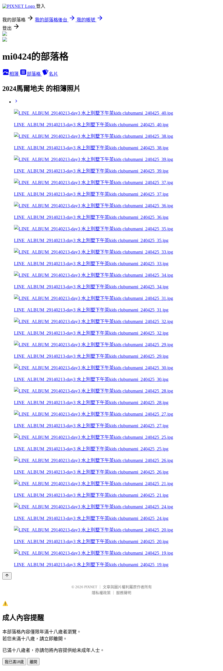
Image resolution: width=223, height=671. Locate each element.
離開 (33, 662)
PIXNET (90, 587)
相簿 (14, 74)
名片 (53, 74)
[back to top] (7, 576)
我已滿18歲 (14, 662)
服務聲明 (123, 593)
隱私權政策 (101, 593)
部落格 (34, 74)
